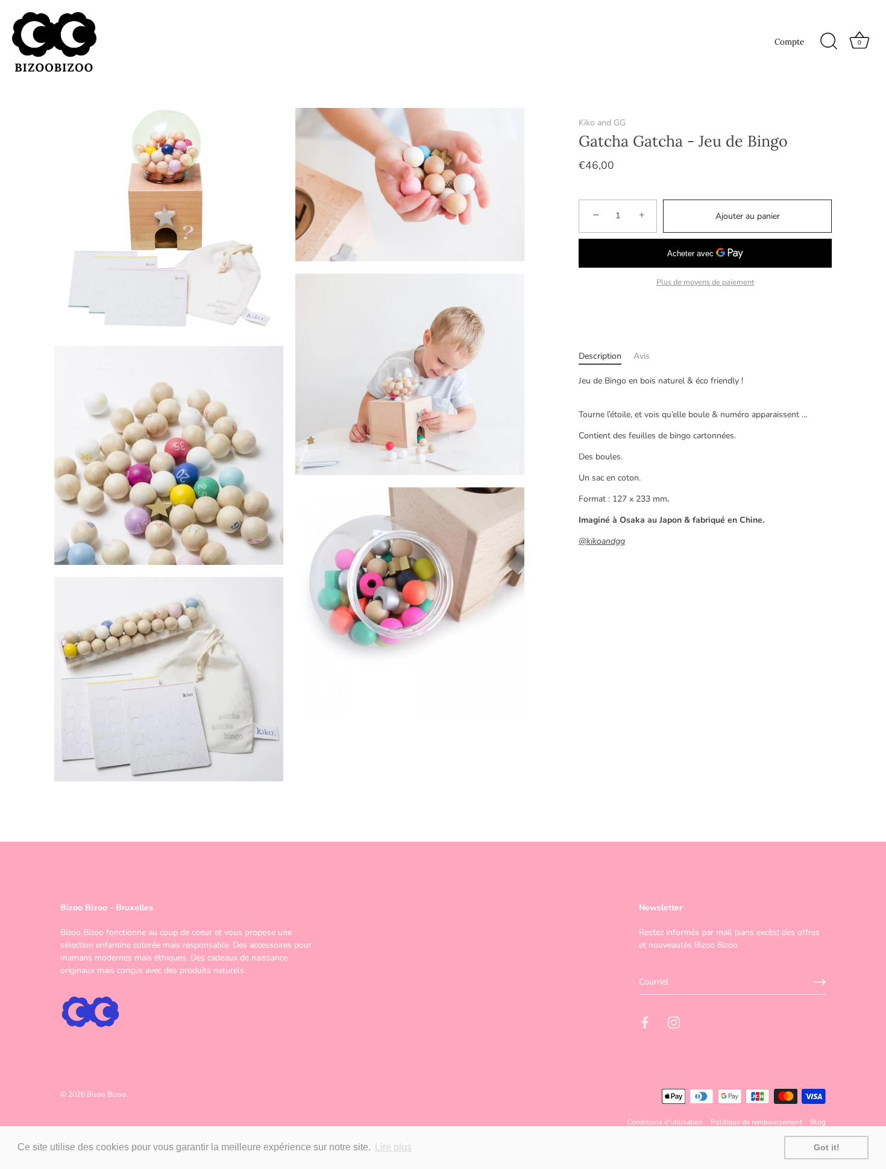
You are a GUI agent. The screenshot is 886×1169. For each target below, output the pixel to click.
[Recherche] (828, 41)
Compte (789, 41)
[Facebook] (645, 1022)
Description (600, 356)
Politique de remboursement (756, 1122)
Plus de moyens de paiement (705, 282)
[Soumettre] (820, 982)
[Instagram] (674, 1022)
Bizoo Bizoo (106, 1093)
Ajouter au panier (747, 216)
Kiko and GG (602, 122)
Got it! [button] (827, 1147)
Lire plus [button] (393, 1147)
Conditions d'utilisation (665, 1122)
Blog (818, 1122)
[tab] (606, 356)
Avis (641, 356)
